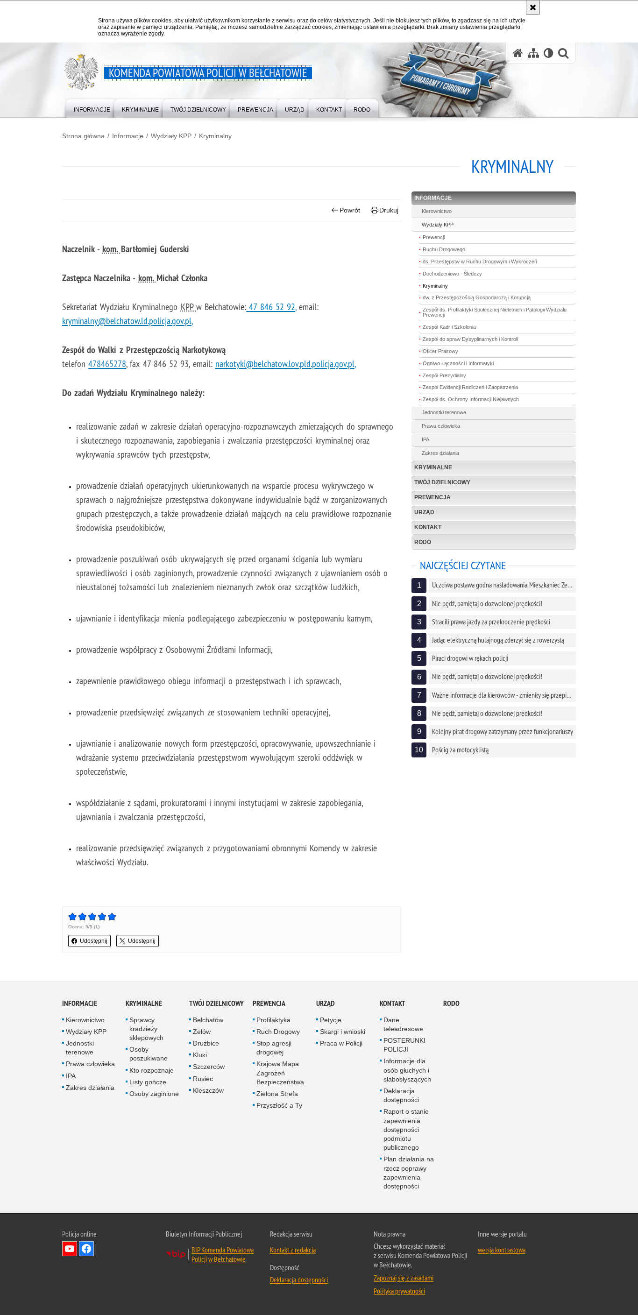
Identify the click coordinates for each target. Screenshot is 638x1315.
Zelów (202, 1031)
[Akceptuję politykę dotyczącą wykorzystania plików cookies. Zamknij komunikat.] (533, 7)
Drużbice (206, 1043)
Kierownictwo (437, 211)
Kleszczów (208, 1090)
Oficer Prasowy (440, 351)
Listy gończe (147, 1082)
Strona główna (83, 136)
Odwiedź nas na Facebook (86, 1248)
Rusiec (203, 1078)
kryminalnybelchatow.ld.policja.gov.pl (126, 320)
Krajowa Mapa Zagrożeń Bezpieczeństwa (280, 1072)
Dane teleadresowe (403, 1024)
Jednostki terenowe (444, 412)
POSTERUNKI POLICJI (404, 1045)
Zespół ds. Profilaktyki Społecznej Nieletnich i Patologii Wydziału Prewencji (495, 312)
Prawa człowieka (441, 426)
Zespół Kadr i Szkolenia (449, 327)
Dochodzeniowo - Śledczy (452, 273)
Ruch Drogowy (278, 1031)
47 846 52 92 (272, 306)
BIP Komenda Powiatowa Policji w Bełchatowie (222, 1254)
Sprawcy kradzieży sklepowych (146, 1028)
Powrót (350, 210)
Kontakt (427, 527)
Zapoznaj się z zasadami (403, 1277)
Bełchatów (208, 1020)
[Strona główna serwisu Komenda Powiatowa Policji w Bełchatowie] (518, 53)
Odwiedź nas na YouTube (69, 1248)
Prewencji (434, 237)
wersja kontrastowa (501, 1249)
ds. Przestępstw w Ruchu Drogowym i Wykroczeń (480, 261)
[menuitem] (92, 108)
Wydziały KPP (171, 136)
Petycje (330, 1020)
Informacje (127, 136)
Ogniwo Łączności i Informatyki (458, 363)
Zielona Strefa (277, 1093)
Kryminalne (433, 467)
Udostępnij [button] (93, 941)
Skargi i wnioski (342, 1031)
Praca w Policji (341, 1043)
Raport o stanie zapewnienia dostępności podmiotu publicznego (406, 1129)
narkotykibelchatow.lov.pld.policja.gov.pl (284, 363)
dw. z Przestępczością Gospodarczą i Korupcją (477, 297)
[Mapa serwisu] (533, 53)
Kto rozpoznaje (151, 1070)
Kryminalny (215, 136)
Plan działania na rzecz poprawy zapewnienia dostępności (408, 1172)
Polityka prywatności (399, 1290)
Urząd (424, 512)
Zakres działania (440, 453)
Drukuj (388, 210)
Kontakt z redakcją (293, 1249)
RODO (422, 542)
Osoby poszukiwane (148, 1054)
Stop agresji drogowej (273, 1047)
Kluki (200, 1055)
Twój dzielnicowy (442, 482)
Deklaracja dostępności (401, 1095)
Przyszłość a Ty (279, 1105)
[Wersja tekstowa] (548, 53)
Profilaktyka (273, 1020)
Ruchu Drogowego (444, 249)
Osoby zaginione (154, 1093)
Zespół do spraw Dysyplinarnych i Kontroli (470, 339)
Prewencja (432, 497)
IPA (425, 439)
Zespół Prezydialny (444, 375)
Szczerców (209, 1066)
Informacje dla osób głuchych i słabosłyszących (407, 1069)
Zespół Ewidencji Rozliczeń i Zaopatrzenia (470, 387)
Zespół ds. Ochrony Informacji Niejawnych (471, 399)
